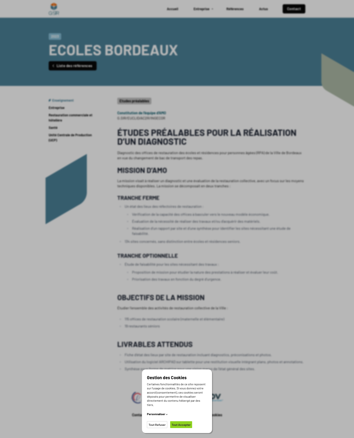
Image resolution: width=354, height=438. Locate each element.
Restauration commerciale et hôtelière (70, 117)
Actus (263, 9)
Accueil (172, 9)
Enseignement (63, 100)
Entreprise (57, 108)
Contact (138, 415)
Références (235, 9)
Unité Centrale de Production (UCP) (70, 137)
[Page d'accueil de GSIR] (54, 9)
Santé (53, 128)
